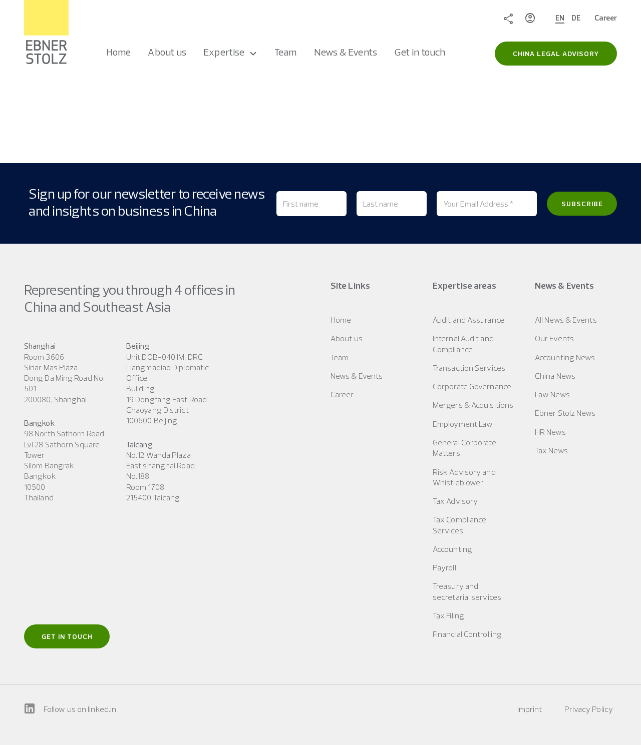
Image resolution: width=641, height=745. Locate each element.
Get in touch (67, 636)
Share (508, 18)
